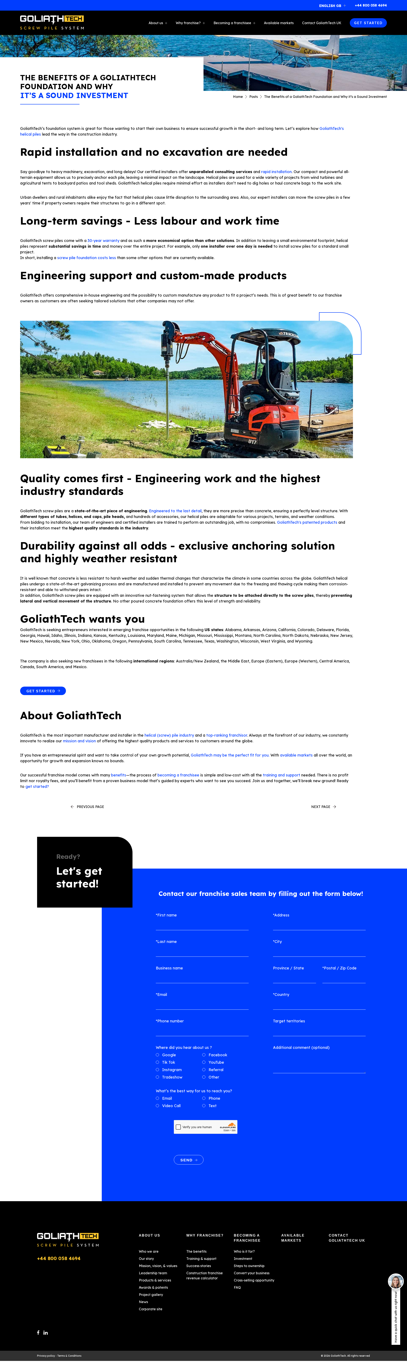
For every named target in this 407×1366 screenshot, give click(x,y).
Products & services (155, 1280)
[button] (333, 5)
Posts (253, 96)
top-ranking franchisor (226, 735)
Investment (243, 1258)
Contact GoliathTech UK (321, 23)
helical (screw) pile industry (169, 735)
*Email (161, 994)
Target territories (289, 1021)
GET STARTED (368, 23)
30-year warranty (103, 240)
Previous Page (90, 807)
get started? (37, 786)
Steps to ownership (249, 1266)
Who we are (149, 1251)
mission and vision (79, 741)
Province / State (288, 968)
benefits (118, 775)
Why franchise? (188, 23)
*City (277, 941)
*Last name (166, 941)
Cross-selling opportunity (254, 1280)
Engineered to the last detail (175, 510)
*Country (281, 994)
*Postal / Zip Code (339, 968)
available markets (296, 755)
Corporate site (150, 1309)
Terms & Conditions (69, 1355)
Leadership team (153, 1273)
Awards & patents (153, 1287)
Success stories (198, 1266)
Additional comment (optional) (301, 1047)
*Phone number (170, 1021)
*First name (166, 915)
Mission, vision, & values (158, 1266)
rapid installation (276, 171)
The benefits (196, 1251)
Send (186, 1160)
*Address (281, 915)
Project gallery (151, 1294)
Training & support (201, 1258)
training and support (281, 775)
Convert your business (251, 1273)
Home (238, 96)
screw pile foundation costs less (86, 257)
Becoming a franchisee (232, 23)
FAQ (237, 1287)
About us (156, 23)
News (143, 1302)
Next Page (320, 807)
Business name (169, 968)
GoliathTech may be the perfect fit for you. (230, 755)
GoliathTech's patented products (307, 522)
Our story (146, 1258)
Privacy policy (46, 1355)
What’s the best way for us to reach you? (194, 1090)
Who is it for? (244, 1251)
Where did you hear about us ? (184, 1047)
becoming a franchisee (178, 775)
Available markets (279, 23)
